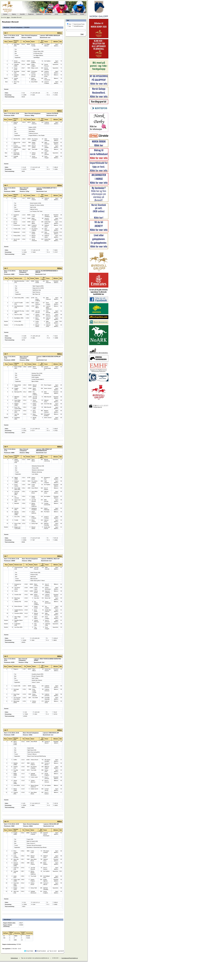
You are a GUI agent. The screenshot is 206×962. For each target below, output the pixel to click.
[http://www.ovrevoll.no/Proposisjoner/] (98, 401)
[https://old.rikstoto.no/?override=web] (98, 314)
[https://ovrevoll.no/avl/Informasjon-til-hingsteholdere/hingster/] (98, 184)
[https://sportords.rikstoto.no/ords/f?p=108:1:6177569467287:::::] (98, 218)
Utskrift (62, 951)
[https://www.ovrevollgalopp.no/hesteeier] (98, 201)
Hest (70, 24)
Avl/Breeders (48, 14)
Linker (65, 14)
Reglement (31, 14)
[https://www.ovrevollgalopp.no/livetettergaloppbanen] (98, 248)
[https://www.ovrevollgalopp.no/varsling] (98, 103)
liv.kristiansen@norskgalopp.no (70, 958)
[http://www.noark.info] (98, 344)
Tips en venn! (53, 951)
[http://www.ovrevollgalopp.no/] (98, 271)
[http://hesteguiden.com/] (98, 318)
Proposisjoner (73, 14)
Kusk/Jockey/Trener (79, 24)
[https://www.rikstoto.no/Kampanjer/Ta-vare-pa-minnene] (98, 295)
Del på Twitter (29, 951)
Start (8, 17)
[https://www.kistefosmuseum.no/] (98, 111)
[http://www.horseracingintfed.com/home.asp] (98, 381)
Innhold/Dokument (78, 26)
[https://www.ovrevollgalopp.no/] (98, 85)
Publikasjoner (39, 14)
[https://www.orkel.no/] (98, 138)
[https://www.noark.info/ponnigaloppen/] (98, 72)
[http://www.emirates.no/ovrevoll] (98, 287)
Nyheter (5, 14)
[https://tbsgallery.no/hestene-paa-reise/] (98, 408)
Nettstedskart (14, 958)
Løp (70, 26)
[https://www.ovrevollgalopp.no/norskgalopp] (98, 17)
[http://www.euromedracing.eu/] (98, 372)
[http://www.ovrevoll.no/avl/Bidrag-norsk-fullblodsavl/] (98, 160)
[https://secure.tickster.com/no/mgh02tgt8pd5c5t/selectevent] (98, 58)
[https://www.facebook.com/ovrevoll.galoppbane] (98, 301)
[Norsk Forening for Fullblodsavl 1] (98, 353)
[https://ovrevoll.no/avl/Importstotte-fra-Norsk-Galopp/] (98, 171)
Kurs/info (22, 14)
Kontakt (82, 14)
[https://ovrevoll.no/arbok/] (98, 146)
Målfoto (59, 33)
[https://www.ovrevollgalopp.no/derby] (98, 131)
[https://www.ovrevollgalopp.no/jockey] (98, 232)
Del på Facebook (41, 951)
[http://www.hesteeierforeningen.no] (98, 323)
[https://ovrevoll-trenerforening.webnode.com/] (98, 361)
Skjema (14, 14)
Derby (56, 14)
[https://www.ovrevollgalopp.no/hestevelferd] (98, 97)
